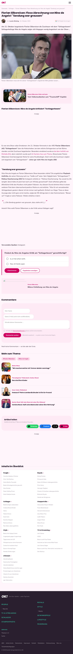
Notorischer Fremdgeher (10, 562)
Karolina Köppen (8, 520)
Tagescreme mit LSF (9, 539)
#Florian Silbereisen (9, 359)
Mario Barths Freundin (9, 482)
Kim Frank (40, 526)
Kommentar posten (12, 335)
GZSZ (39, 536)
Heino (5, 511)
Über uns (58, 643)
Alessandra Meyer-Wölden (45, 505)
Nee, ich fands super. (17, 264)
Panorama (42, 624)
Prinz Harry (40, 485)
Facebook (46, 426)
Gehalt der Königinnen (43, 497)
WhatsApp (34, 426)
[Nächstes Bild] (68, 56)
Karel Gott (6, 517)
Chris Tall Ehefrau (8, 479)
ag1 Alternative (7, 580)
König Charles (41, 476)
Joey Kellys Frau (41, 514)
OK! (4, 2)
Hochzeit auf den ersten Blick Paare (47, 542)
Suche (3, 636)
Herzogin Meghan (42, 488)
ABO (3, 643)
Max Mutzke (6, 488)
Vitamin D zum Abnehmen (11, 574)
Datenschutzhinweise (19, 331)
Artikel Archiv (9, 643)
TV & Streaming (43, 530)
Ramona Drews (7, 523)
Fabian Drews (7, 514)
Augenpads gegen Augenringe (12, 536)
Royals (39, 473)
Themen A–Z (5, 633)
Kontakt (34, 643)
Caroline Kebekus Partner (10, 476)
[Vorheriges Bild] (5, 56)
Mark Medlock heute (9, 494)
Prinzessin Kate (41, 479)
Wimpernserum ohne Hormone (12, 542)
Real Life (5, 609)
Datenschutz (18, 643)
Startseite (4, 8)
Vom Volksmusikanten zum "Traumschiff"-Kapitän (47, 97)
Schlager (11, 8)
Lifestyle (6, 556)
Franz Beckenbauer (42, 508)
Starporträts (42, 502)
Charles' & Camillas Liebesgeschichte (48, 491)
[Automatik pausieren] (65, 37)
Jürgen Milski (41, 520)
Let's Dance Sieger (42, 545)
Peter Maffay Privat (9, 491)
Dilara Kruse (40, 523)
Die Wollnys (40, 551)
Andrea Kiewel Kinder (9, 508)
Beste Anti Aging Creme (10, 533)
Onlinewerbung (50, 643)
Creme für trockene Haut (10, 545)
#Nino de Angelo (24, 359)
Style (5, 530)
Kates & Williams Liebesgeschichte (47, 482)
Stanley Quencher (8, 577)
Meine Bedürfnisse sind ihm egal (12, 568)
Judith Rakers (41, 517)
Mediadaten (41, 643)
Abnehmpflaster (8, 559)
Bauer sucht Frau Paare (44, 539)
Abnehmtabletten (8, 565)
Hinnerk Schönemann (43, 511)
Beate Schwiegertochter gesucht (12, 485)
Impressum (27, 643)
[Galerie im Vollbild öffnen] (68, 37)
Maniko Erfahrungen (9, 551)
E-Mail (65, 426)
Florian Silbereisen (33, 284)
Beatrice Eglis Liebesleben (10, 505)
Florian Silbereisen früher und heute (38, 94)
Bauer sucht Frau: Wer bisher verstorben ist (49, 548)
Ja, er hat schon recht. (17, 259)
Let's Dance (40, 533)
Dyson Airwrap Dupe (9, 548)
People (5, 473)
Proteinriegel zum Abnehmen (11, 571)
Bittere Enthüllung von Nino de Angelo (43, 287)
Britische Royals (42, 494)
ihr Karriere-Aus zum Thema (42, 154)
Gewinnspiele (43, 615)
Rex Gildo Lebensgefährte (10, 526)
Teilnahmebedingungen (8, 646)
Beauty (41, 611)
